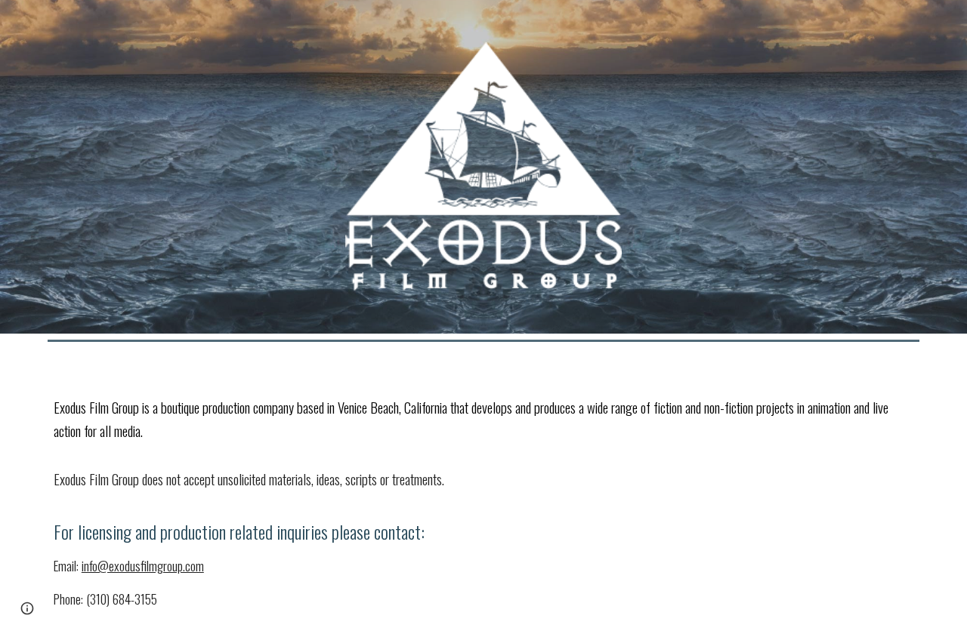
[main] (483, 490)
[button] (27, 608)
